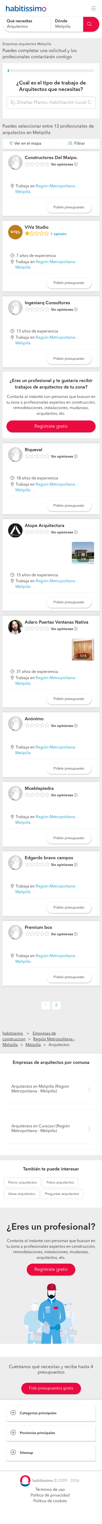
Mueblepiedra (39, 788)
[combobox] (27, 24)
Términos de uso (50, 1490)
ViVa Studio (37, 227)
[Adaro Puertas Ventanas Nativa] (15, 627)
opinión (58, 234)
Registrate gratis (51, 426)
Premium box (38, 927)
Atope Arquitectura (44, 526)
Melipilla (33, 1045)
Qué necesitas (19, 21)
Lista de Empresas (22, 1466)
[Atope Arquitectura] (15, 530)
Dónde (61, 21)
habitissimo (12, 1034)
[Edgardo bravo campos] (15, 862)
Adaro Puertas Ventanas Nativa (56, 622)
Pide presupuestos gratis (51, 1388)
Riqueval (33, 450)
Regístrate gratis (51, 1269)
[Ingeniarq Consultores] (15, 307)
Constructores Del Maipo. (51, 158)
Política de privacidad (50, 1495)
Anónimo (34, 719)
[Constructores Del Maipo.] (15, 162)
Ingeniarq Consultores (47, 303)
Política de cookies (50, 1501)
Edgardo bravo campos (49, 858)
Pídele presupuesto (68, 207)
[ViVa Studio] (15, 232)
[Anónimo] (15, 723)
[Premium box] (15, 932)
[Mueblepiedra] (15, 793)
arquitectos (22, 1182)
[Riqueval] (15, 454)
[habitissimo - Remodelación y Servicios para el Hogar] (25, 8)
